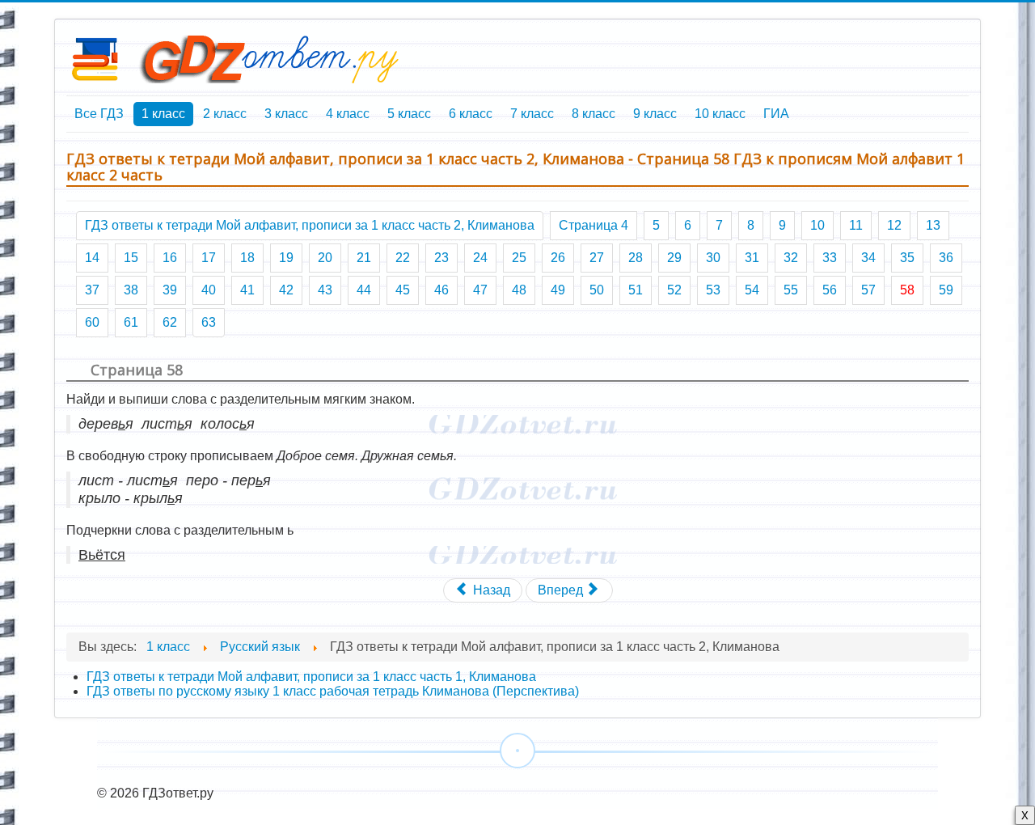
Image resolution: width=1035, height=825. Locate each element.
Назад (490, 590)
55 (791, 290)
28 (635, 257)
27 (596, 257)
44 (364, 290)
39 (170, 290)
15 (131, 257)
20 (325, 257)
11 (856, 225)
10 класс (720, 114)
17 (208, 257)
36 (946, 257)
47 (480, 290)
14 (92, 257)
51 (635, 290)
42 (286, 290)
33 (829, 257)
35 (907, 257)
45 (402, 290)
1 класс (163, 114)
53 (713, 290)
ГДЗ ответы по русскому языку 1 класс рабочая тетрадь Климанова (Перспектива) (333, 691)
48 (519, 290)
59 (946, 290)
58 (907, 290)
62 (170, 322)
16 (170, 257)
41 (247, 290)
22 (402, 257)
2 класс (225, 114)
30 (713, 257)
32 (791, 257)
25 (519, 257)
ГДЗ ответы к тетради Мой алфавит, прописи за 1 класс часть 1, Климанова (311, 676)
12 (894, 225)
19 (286, 257)
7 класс (532, 114)
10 (817, 225)
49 (558, 290)
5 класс (409, 114)
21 (364, 257)
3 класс (286, 114)
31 (752, 257)
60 (92, 322)
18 (247, 257)
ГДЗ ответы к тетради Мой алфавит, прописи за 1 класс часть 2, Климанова (309, 225)
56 (829, 290)
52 (674, 290)
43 (325, 290)
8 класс (593, 114)
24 (480, 257)
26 (558, 257)
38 (131, 290)
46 (441, 290)
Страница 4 (593, 225)
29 (674, 257)
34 (868, 257)
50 (596, 290)
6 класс (470, 114)
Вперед (562, 590)
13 (933, 225)
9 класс (655, 114)
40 (208, 290)
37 (92, 290)
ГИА (776, 114)
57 (868, 290)
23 (441, 257)
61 (131, 322)
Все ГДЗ (99, 114)
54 (752, 290)
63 (208, 322)
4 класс (348, 114)
